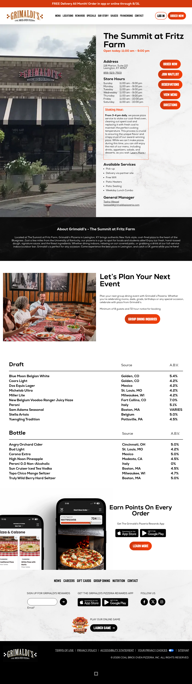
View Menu (170, 94)
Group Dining (102, 581)
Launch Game (105, 629)
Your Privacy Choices (152, 650)
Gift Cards (84, 581)
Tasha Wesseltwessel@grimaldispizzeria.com (122, 203)
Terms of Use (64, 650)
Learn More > (138, 152)
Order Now (178, 17)
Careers (69, 581)
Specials (91, 15)
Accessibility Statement (117, 650)
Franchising (126, 15)
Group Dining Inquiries (142, 319)
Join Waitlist (172, 75)
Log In (161, 16)
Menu (58, 15)
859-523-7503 (113, 72)
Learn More (142, 547)
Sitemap (183, 650)
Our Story (103, 15)
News (57, 581)
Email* (31, 608)
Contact (139, 15)
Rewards (80, 15)
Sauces (115, 16)
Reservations (172, 85)
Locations (68, 15)
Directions (172, 106)
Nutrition (118, 581)
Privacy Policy (87, 650)
